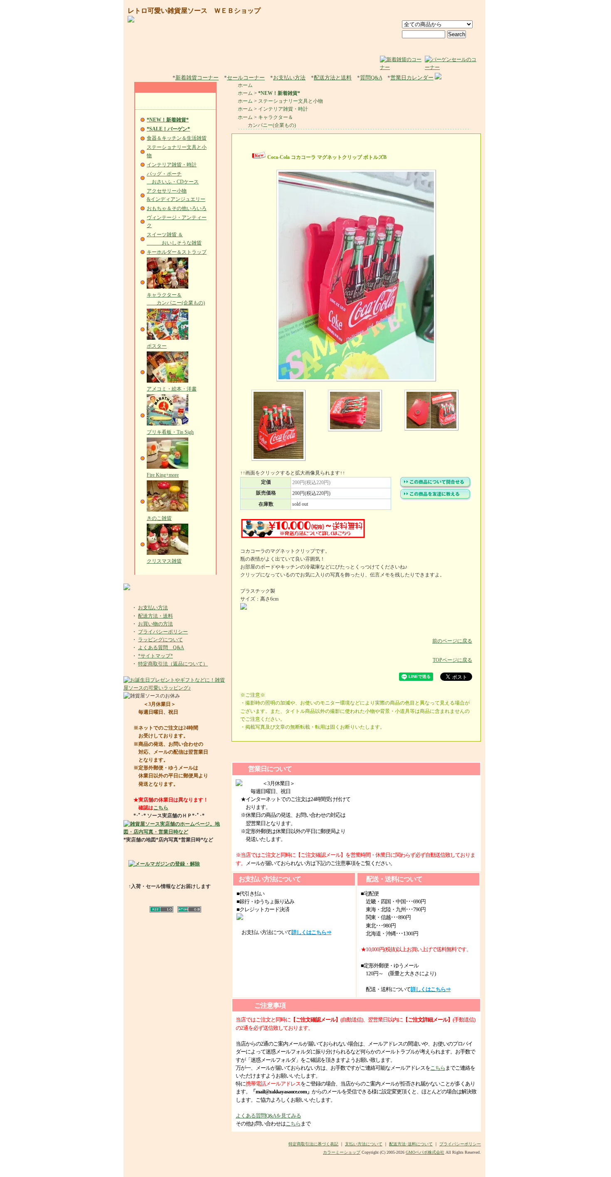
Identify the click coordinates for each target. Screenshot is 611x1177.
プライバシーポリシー (163, 632)
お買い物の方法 (155, 624)
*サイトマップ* (155, 656)
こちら (160, 808)
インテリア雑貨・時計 (172, 165)
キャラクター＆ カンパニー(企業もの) (176, 299)
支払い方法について (363, 1144)
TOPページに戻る (452, 660)
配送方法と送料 (333, 77)
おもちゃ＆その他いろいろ (177, 208)
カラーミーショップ (341, 1152)
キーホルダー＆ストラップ (177, 252)
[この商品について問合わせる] (435, 487)
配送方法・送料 (155, 616)
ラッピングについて (160, 640)
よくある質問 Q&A (161, 647)
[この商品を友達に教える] (435, 499)
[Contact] (464, 11)
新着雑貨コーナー (197, 77)
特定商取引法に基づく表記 (313, 1144)
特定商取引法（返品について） (173, 664)
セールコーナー (246, 77)
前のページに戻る (452, 641)
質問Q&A (371, 77)
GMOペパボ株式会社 (425, 1152)
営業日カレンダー (412, 77)
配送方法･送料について (411, 1144)
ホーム (245, 85)
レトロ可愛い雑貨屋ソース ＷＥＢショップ (194, 10)
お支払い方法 (289, 77)
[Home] (392, 11)
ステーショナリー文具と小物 (290, 101)
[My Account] (426, 11)
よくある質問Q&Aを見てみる (268, 1116)
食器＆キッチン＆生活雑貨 (177, 138)
